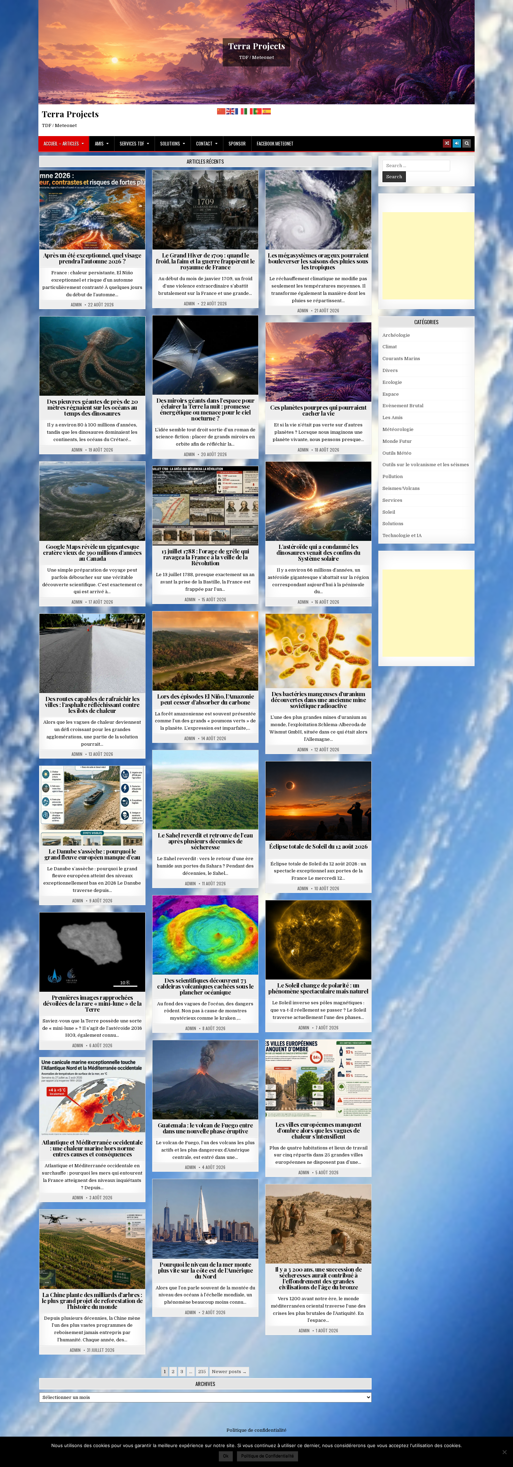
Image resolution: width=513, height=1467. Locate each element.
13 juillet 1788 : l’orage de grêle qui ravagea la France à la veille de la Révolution (205, 557)
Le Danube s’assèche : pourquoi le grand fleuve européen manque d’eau (92, 854)
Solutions (170, 143)
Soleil (321, 917)
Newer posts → (229, 1371)
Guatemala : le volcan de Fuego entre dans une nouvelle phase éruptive (205, 1128)
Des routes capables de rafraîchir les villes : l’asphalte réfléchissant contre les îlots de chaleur (92, 704)
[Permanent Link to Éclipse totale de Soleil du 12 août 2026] (318, 801)
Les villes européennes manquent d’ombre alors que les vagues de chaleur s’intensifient (318, 1130)
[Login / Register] (457, 143)
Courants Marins (208, 1196)
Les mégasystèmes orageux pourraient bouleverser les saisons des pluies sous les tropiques (318, 261)
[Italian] (248, 111)
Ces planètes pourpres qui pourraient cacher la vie (318, 410)
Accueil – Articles (61, 143)
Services (392, 500)
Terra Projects (256, 45)
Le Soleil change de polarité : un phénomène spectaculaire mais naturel (318, 988)
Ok (226, 1455)
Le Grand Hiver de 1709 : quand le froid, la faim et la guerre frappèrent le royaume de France (205, 261)
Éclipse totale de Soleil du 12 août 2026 (318, 846)
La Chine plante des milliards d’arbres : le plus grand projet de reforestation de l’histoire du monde (92, 1300)
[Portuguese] (257, 111)
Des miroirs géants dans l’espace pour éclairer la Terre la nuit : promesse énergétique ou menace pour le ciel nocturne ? (205, 409)
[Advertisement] (434, 255)
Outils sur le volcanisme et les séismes (425, 464)
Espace (174, 332)
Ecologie (220, 767)
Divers (113, 333)
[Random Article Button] (447, 143)
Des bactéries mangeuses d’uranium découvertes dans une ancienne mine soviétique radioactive (318, 699)
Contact (204, 143)
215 (202, 1371)
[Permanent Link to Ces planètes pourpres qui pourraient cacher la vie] (318, 362)
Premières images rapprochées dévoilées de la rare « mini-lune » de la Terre (92, 1003)
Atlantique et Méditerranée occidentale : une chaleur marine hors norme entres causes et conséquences (92, 1148)
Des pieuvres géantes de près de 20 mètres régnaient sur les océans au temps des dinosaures (92, 407)
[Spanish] (267, 111)
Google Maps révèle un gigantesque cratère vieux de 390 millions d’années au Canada (92, 552)
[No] (504, 1452)
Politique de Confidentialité (267, 1455)
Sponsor (237, 143)
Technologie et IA (208, 340)
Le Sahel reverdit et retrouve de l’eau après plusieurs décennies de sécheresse (205, 841)
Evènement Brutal (188, 187)
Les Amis (392, 417)
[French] (239, 111)
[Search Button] (466, 143)
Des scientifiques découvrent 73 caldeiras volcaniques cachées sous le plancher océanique (205, 986)
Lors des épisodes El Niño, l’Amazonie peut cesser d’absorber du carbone (205, 699)
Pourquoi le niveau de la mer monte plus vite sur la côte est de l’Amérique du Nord (205, 1270)
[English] (230, 111)
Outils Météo (396, 453)
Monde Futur (95, 1226)
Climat (192, 628)
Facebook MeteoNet (275, 143)
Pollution (203, 332)
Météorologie (95, 187)
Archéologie (83, 333)
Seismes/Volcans (208, 912)
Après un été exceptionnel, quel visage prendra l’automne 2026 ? (92, 258)
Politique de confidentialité (256, 1430)
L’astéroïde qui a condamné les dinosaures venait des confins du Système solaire (318, 552)
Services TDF (132, 143)
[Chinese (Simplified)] (221, 111)
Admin (76, 305)
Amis (99, 143)
